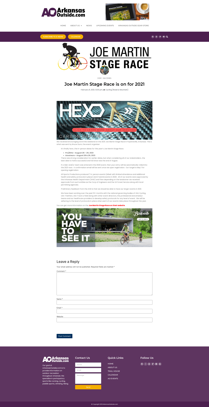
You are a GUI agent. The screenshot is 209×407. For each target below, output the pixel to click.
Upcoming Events (105, 26)
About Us (75, 26)
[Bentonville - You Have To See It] (104, 246)
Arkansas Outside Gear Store (133, 26)
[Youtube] (164, 36)
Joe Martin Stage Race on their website (107, 205)
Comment (61, 271)
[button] (167, 37)
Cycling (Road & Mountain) (116, 89)
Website (60, 316)
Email (59, 308)
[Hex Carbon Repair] (104, 139)
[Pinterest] (156, 36)
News (89, 26)
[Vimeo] (159, 364)
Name (60, 299)
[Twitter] (160, 36)
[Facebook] (152, 36)
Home (63, 26)
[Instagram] (145, 364)
